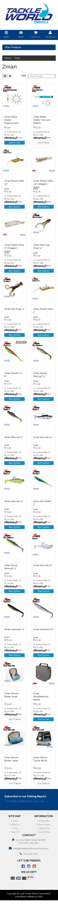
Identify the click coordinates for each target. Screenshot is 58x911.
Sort (24, 75)
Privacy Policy (44, 821)
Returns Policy (44, 824)
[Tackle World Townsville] (29, 13)
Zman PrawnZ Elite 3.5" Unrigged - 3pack (43, 184)
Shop (15, 828)
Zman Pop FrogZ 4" (14, 309)
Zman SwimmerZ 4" (14, 629)
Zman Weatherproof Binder (40, 696)
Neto (40, 896)
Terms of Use (44, 828)
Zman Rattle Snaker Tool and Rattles (41, 119)
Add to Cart (14, 142)
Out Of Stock (43, 142)
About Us (15, 824)
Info (20, 138)
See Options (14, 207)
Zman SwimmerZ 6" (43, 629)
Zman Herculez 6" (42, 565)
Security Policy (44, 832)
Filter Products (13, 47)
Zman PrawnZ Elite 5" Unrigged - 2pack (14, 248)
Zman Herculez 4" (42, 437)
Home (15, 821)
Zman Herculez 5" (13, 501)
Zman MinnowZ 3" (13, 437)
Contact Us (15, 832)
